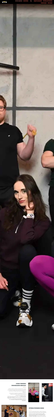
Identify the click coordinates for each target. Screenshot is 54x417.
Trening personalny (47, 1)
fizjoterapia (44, 3)
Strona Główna (18, 1)
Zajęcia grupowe (38, 1)
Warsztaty (25, 1)
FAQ (31, 1)
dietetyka (50, 3)
